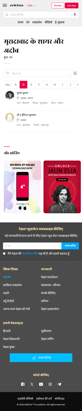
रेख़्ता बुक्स (9, 346)
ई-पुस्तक (59, 22)
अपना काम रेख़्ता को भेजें (16, 308)
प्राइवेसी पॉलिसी (25, 398)
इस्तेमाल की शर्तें (44, 398)
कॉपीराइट (59, 398)
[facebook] (23, 384)
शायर (20, 22)
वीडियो (48, 22)
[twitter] (32, 384)
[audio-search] (75, 14)
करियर (44, 300)
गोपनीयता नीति (30, 253)
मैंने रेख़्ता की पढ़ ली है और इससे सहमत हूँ (38, 253)
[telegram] (59, 384)
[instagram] (50, 384)
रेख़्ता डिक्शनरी (11, 338)
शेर (28, 22)
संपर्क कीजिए (48, 292)
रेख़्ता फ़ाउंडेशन (49, 277)
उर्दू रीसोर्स (8, 300)
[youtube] (41, 384)
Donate (58, 5)
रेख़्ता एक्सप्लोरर (50, 308)
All (8, 84)
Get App (71, 5)
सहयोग (7, 277)
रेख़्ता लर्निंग (47, 338)
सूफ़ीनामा (46, 330)
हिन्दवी (6, 330)
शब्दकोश (37, 22)
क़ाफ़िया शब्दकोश (12, 285)
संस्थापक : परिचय (50, 285)
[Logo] (16, 5)
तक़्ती (6, 292)
